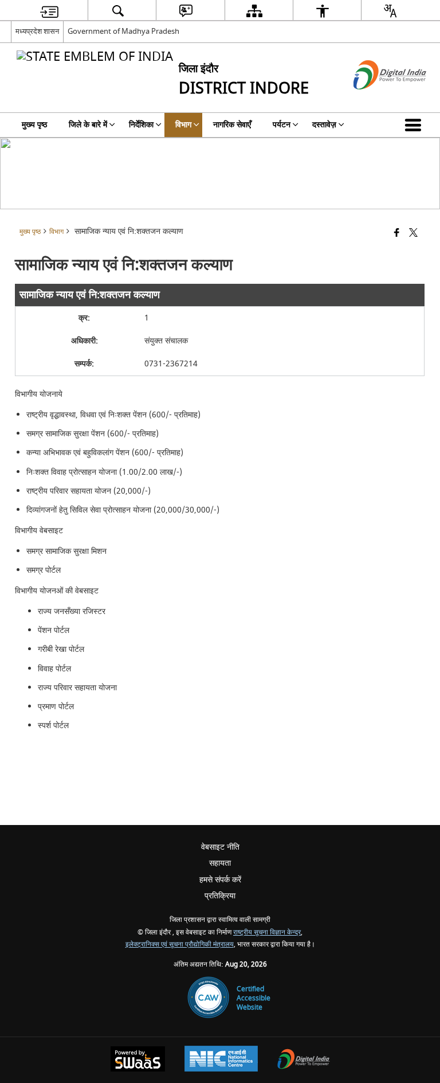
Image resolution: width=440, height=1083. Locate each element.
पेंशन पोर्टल (53, 630)
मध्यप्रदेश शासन (37, 31)
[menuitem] (49, 10)
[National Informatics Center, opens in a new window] (221, 1060)
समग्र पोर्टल (43, 570)
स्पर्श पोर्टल (53, 726)
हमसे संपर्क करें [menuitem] (220, 880)
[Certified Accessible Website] (208, 998)
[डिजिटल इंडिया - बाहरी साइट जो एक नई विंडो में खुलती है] (375, 99)
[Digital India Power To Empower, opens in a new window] (304, 1060)
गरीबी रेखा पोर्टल (61, 649)
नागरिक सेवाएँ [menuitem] (232, 125)
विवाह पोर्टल (54, 669)
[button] (415, 125)
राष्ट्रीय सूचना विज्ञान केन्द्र (267, 932)
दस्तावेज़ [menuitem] (324, 125)
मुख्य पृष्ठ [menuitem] (34, 125)
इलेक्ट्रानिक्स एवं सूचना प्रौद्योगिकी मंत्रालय (179, 944)
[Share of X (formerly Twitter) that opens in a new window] (413, 234)
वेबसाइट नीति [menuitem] (220, 847)
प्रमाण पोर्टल (56, 707)
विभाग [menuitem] (183, 125)
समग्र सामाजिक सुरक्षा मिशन (66, 551)
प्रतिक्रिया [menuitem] (220, 896)
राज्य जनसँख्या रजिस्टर (71, 611)
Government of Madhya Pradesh (123, 31)
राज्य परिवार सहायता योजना (77, 688)
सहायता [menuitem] (220, 863)
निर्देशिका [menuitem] (141, 125)
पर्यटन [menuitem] (281, 125)
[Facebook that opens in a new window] (397, 234)
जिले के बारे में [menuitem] (88, 125)
